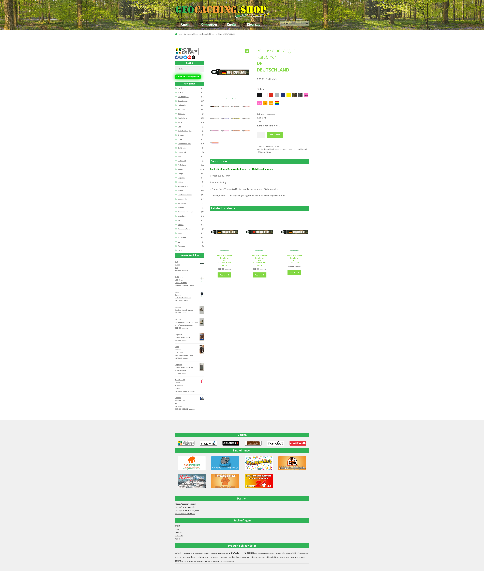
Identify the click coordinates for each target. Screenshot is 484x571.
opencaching (224, 557)
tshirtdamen (185, 561)
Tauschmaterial (184, 229)
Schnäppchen (183, 101)
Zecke (180, 250)
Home (180, 34)
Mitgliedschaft (183, 186)
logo (193, 557)
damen (190, 553)
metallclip (293, 149)
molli (177, 538)
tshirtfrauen (193, 561)
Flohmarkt (182, 105)
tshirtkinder (206, 561)
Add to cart (275, 134)
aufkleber (179, 553)
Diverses (181, 135)
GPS (179, 156)
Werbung (181, 246)
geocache (225, 553)
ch (187, 553)
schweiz (282, 557)
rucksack (253, 557)
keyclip (286, 149)
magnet (178, 532)
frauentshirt (219, 553)
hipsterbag (271, 553)
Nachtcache (182, 199)
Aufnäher (181, 114)
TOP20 (180, 92)
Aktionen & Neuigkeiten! (188, 77)
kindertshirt (179, 557)
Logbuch (181, 178)
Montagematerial (185, 195)
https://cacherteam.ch (184, 507)
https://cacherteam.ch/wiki (187, 510)
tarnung (302, 557)
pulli (231, 557)
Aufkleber (181, 109)
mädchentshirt (214, 557)
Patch (180, 88)
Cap (179, 126)
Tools (180, 233)
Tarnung (181, 220)
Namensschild (183, 203)
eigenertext (205, 553)
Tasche (181, 225)
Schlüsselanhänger (191, 34)
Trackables (182, 237)
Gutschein (182, 160)
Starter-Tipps (183, 97)
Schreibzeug (183, 216)
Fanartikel (182, 152)
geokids (250, 552)
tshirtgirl (200, 561)
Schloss (181, 207)
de (262, 149)
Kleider (180, 169)
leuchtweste (187, 557)
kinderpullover (303, 553)
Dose (180, 139)
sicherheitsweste (291, 557)
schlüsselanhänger (264, 152)
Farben (260, 89)
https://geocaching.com (185, 504)
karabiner (278, 149)
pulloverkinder (245, 557)
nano (177, 529)
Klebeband (182, 165)
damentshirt (197, 553)
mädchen (206, 557)
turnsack (223, 561)
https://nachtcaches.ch (185, 513)
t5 (297, 557)
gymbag (265, 553)
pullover (237, 557)
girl (255, 553)
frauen (212, 553)
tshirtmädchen (215, 561)
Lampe (180, 173)
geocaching (237, 552)
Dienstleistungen (184, 131)
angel (177, 525)
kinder (295, 552)
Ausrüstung (182, 118)
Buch (180, 122)
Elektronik (182, 148)
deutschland (269, 149)
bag (185, 553)
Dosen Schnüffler (184, 143)
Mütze (180, 190)
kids (290, 553)
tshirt (178, 560)
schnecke (179, 535)
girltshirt (259, 553)
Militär (180, 182)
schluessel (302, 149)
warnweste (230, 561)
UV (179, 242)
